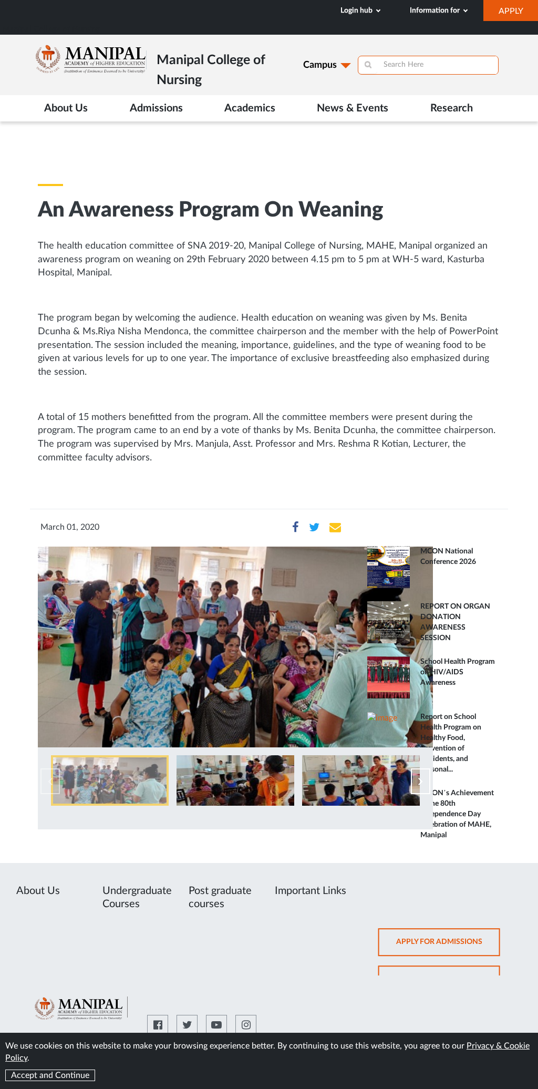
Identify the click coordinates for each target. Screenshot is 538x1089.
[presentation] (50, 781)
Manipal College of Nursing (51, 29)
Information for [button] (435, 10)
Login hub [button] (357, 10)
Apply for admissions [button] (448, 947)
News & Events (352, 108)
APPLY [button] (518, 13)
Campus (320, 65)
